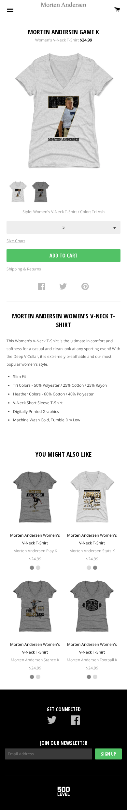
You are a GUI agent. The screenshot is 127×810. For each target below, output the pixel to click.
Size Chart (16, 241)
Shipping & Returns (24, 269)
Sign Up (108, 754)
